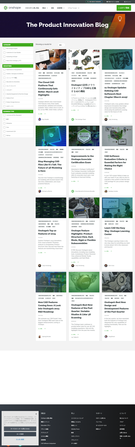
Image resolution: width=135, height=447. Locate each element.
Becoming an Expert (11, 48)
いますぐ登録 (123, 8)
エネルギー (9, 90)
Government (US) (11, 131)
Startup (8, 135)
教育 (7, 119)
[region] (20, 428)
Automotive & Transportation (14, 69)
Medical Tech (10, 98)
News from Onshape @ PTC (13, 60)
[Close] (36, 414)
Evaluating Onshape (11, 56)
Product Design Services (13, 102)
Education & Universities (13, 82)
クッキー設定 (20, 439)
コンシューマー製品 (11, 77)
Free (7, 127)
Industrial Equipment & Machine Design (17, 94)
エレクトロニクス (11, 86)
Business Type (8, 111)
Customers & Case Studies (13, 52)
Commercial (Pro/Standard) (13, 115)
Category (7, 45)
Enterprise (9, 123)
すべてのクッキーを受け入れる (20, 428)
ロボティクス (9, 106)
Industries (7, 66)
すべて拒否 (20, 434)
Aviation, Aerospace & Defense (14, 73)
